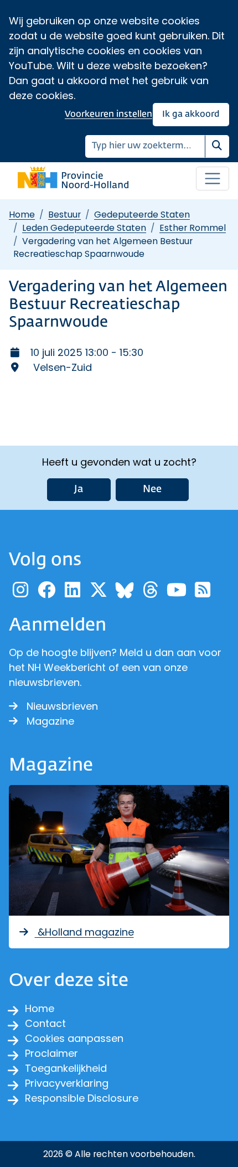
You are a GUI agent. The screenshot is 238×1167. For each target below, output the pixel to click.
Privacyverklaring (66, 1083)
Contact (45, 1023)
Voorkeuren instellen (108, 114)
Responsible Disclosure (81, 1098)
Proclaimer (51, 1053)
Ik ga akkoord (191, 114)
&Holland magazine (84, 932)
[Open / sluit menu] (212, 179)
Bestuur (64, 214)
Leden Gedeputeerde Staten (84, 227)
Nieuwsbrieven (62, 706)
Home (22, 214)
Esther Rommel (192, 227)
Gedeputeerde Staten (142, 214)
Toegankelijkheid (66, 1068)
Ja (79, 489)
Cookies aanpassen (74, 1038)
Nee (152, 489)
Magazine (50, 721)
